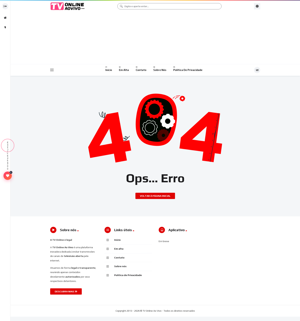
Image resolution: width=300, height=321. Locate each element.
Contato (119, 257)
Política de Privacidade (128, 275)
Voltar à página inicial (155, 195)
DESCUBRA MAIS (65, 291)
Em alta (118, 248)
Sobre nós (120, 266)
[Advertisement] (155, 38)
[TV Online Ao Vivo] (67, 6)
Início (117, 239)
